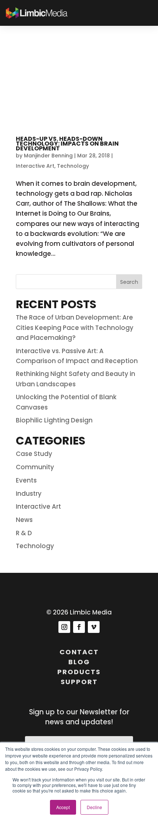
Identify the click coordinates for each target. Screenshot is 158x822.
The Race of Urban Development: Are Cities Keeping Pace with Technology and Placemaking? (74, 327)
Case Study (34, 453)
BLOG (79, 661)
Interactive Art (35, 166)
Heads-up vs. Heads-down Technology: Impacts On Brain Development (67, 144)
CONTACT (79, 651)
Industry (29, 493)
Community (35, 467)
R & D (24, 533)
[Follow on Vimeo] (94, 627)
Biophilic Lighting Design (54, 420)
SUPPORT (79, 681)
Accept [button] (63, 807)
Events (26, 480)
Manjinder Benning (48, 155)
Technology (73, 166)
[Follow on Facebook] (79, 627)
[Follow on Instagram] (64, 627)
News (24, 519)
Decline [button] (94, 807)
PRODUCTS (79, 671)
